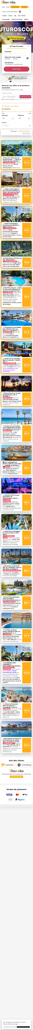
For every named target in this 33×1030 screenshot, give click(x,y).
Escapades (6, 19)
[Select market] (20, 11)
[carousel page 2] (18, 24)
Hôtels (4, 15)
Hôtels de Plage (17, 19)
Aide (3, 7)
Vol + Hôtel (21, 15)
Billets (26, 19)
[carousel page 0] (12, 24)
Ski (15, 15)
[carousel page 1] (15, 24)
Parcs (10, 15)
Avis (7, 7)
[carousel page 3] (21, 24)
